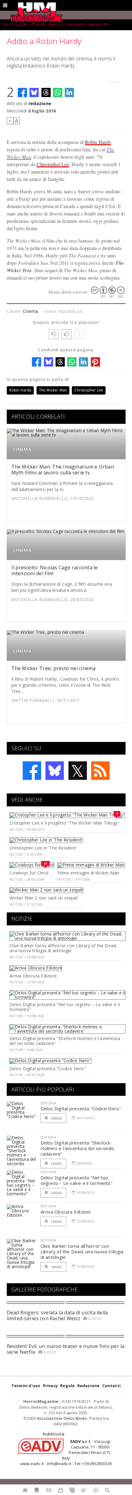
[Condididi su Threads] (46, 92)
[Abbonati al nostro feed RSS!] (100, 770)
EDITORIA (48, 1103)
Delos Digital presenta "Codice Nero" (48, 1068)
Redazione (88, 1385)
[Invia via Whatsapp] (57, 92)
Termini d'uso (26, 1385)
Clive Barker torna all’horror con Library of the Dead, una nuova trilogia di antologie (63, 948)
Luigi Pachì (76, 25)
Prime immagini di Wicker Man (88, 873)
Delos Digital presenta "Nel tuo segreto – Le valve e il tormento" (65, 1007)
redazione (40, 103)
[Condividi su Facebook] (22, 92)
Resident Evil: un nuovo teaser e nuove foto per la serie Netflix (66, 1349)
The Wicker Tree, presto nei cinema (53, 668)
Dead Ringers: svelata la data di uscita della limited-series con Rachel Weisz (57, 1315)
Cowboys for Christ (29, 873)
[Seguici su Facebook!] (31, 770)
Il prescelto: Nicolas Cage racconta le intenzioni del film (54, 570)
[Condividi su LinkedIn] (69, 92)
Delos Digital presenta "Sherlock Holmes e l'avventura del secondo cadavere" (65, 1040)
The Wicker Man (53, 390)
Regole (67, 1385)
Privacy (50, 1385)
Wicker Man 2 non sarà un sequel (44, 898)
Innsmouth (98, 25)
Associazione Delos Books (62, 1418)
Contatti (111, 1385)
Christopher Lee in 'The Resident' (43, 848)
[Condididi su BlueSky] (34, 92)
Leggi (56, 1118)
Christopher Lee (53, 164)
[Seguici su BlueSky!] (54, 770)
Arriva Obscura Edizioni (33, 976)
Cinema (30, 311)
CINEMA (22, 449)
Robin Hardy (98, 142)
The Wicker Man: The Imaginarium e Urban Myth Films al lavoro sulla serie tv (62, 469)
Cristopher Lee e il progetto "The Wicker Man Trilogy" (64, 823)
